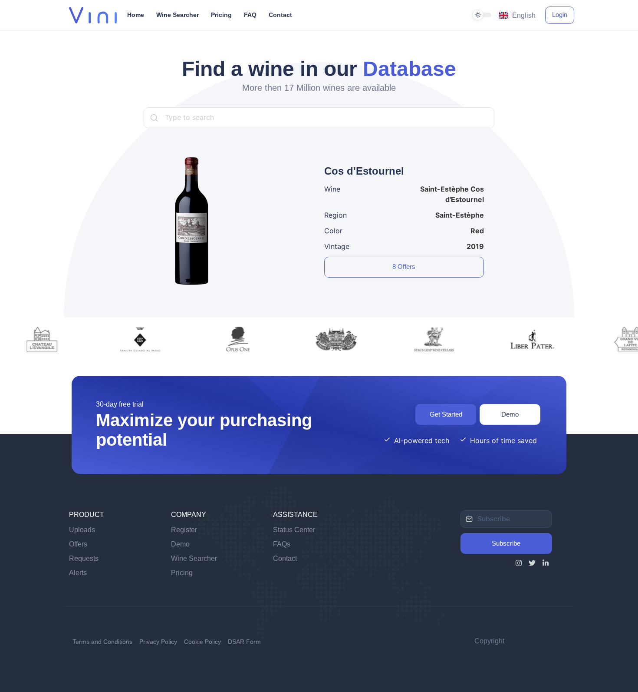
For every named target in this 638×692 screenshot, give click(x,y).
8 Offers (403, 266)
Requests (84, 558)
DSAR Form (244, 641)
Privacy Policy (158, 641)
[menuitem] (319, 15)
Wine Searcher (194, 558)
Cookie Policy (202, 641)
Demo (510, 414)
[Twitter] (532, 564)
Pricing (182, 572)
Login (559, 14)
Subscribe (506, 543)
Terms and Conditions (102, 641)
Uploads (82, 529)
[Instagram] (519, 564)
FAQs (281, 544)
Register (184, 529)
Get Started (446, 414)
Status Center (294, 529)
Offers (78, 544)
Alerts (78, 572)
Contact (285, 558)
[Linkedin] (546, 564)
